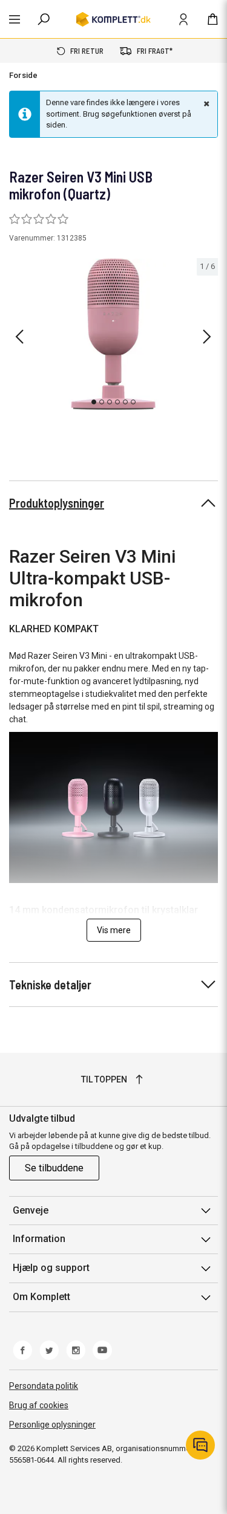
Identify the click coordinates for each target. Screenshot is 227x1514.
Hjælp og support (51, 1267)
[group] (113, 334)
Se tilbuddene (54, 1168)
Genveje (30, 1210)
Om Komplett (41, 1296)
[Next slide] (207, 337)
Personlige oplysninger (52, 1424)
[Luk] (205, 103)
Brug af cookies (38, 1405)
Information (39, 1238)
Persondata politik (43, 1386)
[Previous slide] (19, 337)
